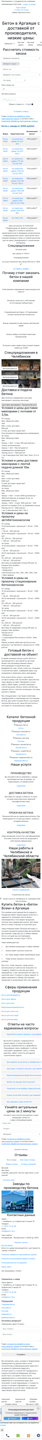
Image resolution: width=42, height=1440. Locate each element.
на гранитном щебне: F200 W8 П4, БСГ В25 (17, 190)
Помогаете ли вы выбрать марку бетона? (23, 1088)
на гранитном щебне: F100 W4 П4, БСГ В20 (17, 171)
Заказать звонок (21, 1149)
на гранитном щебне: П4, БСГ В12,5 (17, 151)
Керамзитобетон (21, 761)
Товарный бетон (8, 1304)
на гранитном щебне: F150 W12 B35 (17, 210)
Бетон (21, 728)
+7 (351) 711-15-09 (21, 10)
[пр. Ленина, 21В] (21, 1202)
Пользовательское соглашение (14, 1263)
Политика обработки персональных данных (19, 1255)
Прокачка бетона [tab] (29, 405)
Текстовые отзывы (27, 1160)
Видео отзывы (12, 1164)
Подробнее (21, 786)
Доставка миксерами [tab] (11, 405)
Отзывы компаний (28, 1164)
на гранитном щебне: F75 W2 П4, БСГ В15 (17, 161)
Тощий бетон (21, 754)
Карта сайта (6, 1267)
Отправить (21, 1354)
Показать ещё (8, 1180)
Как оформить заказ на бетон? (19, 1102)
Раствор (21, 741)
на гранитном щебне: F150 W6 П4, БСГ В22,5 (17, 180)
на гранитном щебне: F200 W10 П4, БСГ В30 (17, 200)
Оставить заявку (21, 269)
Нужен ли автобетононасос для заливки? (23, 1095)
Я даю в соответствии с (20, 118)
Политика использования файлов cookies (18, 1259)
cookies (3, 1425)
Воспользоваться (10, 368)
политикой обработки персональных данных (20, 121)
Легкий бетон (21, 748)
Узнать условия (29, 4)
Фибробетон (7, 1314)
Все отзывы (11, 1160)
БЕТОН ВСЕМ (7, 1246)
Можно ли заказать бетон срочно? (20, 1082)
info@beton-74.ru (8, 1231)
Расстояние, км (8, 85)
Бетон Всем (21, 8)
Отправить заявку (21, 111)
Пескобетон (21, 735)
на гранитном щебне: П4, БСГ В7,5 (17, 141)
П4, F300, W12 (17, 218)
